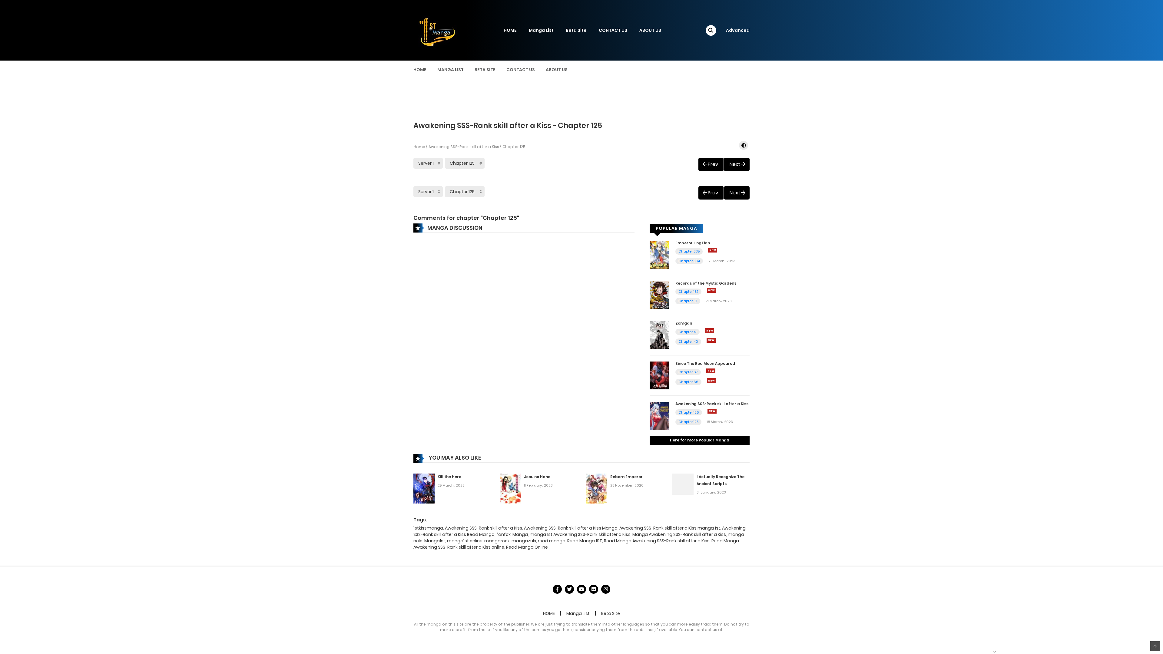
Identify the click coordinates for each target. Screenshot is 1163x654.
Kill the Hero (449, 476)
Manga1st (434, 541)
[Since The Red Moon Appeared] (659, 375)
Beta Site (576, 30)
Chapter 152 (688, 291)
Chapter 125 (688, 421)
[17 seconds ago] (712, 250)
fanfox (503, 534)
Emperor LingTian (692, 243)
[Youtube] (581, 589)
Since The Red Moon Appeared (705, 363)
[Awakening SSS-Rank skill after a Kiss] (659, 415)
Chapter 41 (687, 331)
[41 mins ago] (709, 330)
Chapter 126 (688, 412)
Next (735, 164)
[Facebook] (557, 589)
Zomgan (683, 323)
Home (419, 146)
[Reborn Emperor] (596, 488)
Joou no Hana (537, 476)
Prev (713, 164)
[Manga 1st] (436, 30)
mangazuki (524, 541)
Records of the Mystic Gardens (705, 283)
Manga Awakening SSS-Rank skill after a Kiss (679, 534)
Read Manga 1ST (584, 541)
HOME (510, 30)
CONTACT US (613, 30)
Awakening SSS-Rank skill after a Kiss (464, 146)
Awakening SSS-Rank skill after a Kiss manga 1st (669, 528)
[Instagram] (605, 589)
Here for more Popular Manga (699, 440)
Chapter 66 (688, 381)
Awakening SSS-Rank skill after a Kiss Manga (571, 528)
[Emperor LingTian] (659, 254)
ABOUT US (650, 30)
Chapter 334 (689, 261)
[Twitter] (569, 589)
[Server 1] (428, 163)
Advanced (738, 30)
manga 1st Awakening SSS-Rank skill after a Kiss (580, 534)
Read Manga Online (527, 547)
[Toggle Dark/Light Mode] (743, 145)
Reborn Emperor (626, 476)
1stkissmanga (428, 528)
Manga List (541, 30)
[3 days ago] (711, 340)
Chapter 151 (687, 301)
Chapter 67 (688, 372)
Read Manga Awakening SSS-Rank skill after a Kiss (657, 541)
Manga (520, 534)
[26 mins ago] (711, 290)
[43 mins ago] (712, 411)
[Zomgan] (659, 335)
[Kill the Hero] (424, 488)
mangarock (497, 541)
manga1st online (464, 541)
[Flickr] (593, 589)
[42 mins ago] (710, 370)
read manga (551, 541)
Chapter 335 (689, 251)
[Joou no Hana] (510, 488)
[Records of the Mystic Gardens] (659, 295)
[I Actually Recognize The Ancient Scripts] (683, 484)
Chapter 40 (688, 341)
